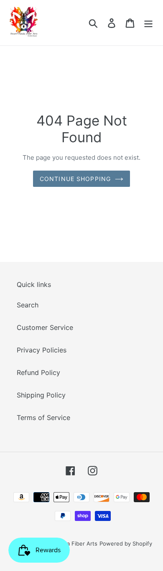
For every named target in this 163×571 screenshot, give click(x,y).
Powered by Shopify (125, 543)
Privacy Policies (41, 350)
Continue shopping (75, 178)
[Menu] (148, 22)
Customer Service (45, 327)
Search (27, 305)
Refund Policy (38, 372)
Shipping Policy (41, 395)
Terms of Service (43, 417)
